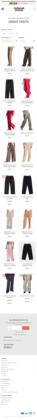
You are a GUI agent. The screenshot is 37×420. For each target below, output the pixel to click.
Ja (11, 3)
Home (9, 18)
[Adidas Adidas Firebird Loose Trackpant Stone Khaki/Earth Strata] (27, 153)
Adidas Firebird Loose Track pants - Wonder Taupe (9, 233)
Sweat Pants (25, 18)
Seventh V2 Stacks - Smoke (27, 296)
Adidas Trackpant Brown (27, 133)
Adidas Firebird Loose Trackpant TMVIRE (9, 133)
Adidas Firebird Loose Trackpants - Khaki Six (9, 70)
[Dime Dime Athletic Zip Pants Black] (27, 185)
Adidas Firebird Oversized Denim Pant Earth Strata (9, 165)
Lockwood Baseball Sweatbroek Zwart (27, 264)
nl (5, 347)
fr (11, 347)
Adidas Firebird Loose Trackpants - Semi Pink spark (9, 265)
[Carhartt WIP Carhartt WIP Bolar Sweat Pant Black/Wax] (9, 89)
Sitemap (3, 373)
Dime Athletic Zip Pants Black (27, 197)
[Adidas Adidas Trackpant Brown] (27, 121)
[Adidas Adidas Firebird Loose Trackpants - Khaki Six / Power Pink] (9, 57)
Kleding (14, 18)
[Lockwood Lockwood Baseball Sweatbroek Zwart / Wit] (27, 252)
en (8, 347)
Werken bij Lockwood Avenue (9, 363)
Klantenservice (5, 365)
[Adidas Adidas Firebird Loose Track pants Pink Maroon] (27, 89)
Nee (15, 3)
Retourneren (4, 367)
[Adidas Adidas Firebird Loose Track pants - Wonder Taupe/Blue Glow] (9, 220)
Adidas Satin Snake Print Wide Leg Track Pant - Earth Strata (27, 70)
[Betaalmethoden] (22, 412)
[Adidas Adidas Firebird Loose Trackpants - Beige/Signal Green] (27, 220)
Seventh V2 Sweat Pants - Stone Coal (9, 296)
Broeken (19, 18)
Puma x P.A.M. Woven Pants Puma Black (10, 197)
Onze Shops (4, 360)
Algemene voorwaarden (7, 369)
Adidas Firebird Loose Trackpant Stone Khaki (27, 165)
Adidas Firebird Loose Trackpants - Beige (27, 232)
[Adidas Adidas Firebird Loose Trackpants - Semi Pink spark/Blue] (9, 252)
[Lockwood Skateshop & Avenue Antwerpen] (19, 9)
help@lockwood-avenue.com (13, 340)
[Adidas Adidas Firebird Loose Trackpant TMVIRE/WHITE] (9, 121)
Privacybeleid (4, 371)
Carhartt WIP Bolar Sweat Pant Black (9, 101)
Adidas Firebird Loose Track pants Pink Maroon (27, 101)
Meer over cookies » (23, 3)
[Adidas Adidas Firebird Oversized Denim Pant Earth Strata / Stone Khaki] (9, 153)
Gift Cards (4, 375)
